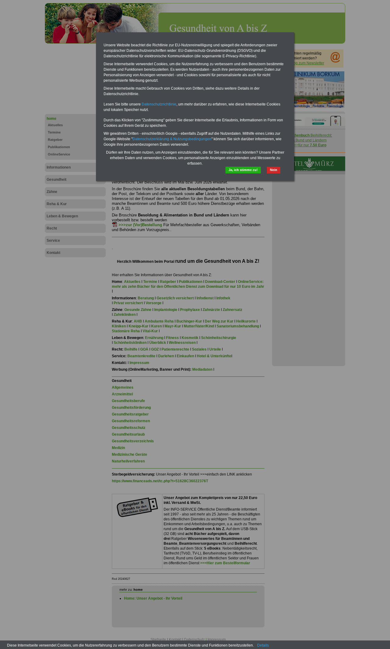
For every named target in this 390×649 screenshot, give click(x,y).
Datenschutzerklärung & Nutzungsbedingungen (172, 139)
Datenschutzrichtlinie (159, 104)
